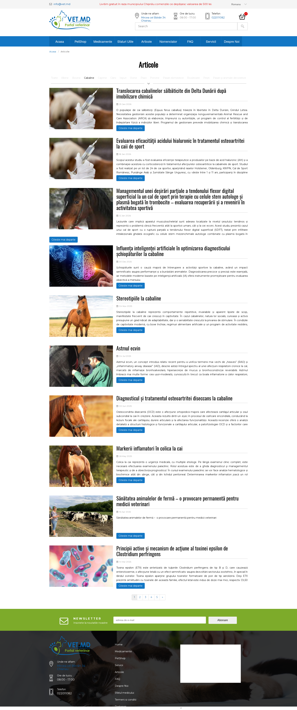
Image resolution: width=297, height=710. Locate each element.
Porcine (154, 77)
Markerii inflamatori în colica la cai (149, 449)
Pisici (144, 77)
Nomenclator (168, 41)
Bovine (76, 77)
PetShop (80, 41)
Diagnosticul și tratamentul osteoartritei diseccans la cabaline (174, 398)
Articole (146, 41)
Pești (206, 77)
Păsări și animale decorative (229, 77)
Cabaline (89, 77)
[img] (81, 128)
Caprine (102, 77)
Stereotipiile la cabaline (138, 298)
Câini (113, 77)
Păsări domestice (173, 77)
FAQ (190, 41)
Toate (54, 77)
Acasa (59, 41)
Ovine (133, 77)
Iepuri (123, 77)
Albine (65, 77)
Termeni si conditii (125, 699)
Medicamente (103, 41)
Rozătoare (193, 77)
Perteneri (120, 706)
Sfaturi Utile (125, 41)
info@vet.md (62, 4)
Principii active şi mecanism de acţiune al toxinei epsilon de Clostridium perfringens (172, 551)
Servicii (211, 41)
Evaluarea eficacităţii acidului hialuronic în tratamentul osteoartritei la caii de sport (180, 144)
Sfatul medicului (124, 692)
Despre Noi (231, 41)
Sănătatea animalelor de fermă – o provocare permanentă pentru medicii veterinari (177, 502)
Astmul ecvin (128, 348)
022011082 (218, 17)
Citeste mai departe (130, 128)
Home (119, 644)
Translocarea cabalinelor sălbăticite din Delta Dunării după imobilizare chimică (171, 94)
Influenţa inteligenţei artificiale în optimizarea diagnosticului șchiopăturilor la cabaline (173, 251)
